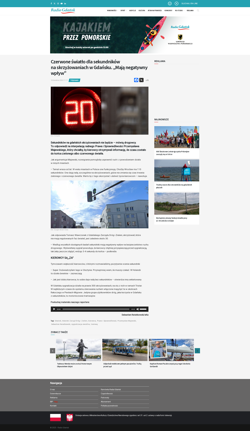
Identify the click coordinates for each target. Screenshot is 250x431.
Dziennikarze (55, 394)
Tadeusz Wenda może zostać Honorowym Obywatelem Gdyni (74, 365)
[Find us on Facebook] (51, 3)
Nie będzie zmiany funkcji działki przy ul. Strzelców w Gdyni (171, 219)
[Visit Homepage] (63, 10)
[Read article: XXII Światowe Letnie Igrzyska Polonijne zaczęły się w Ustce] (176, 138)
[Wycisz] (137, 309)
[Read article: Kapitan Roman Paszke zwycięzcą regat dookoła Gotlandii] (171, 351)
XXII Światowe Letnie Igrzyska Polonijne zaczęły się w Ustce (172, 152)
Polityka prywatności (109, 406)
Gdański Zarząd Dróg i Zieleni (74, 321)
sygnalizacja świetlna (80, 324)
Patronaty (105, 398)
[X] (141, 80)
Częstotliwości (107, 394)
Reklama (190, 10)
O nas (52, 390)
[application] (99, 309)
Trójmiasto (74, 80)
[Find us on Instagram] (58, 3)
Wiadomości (111, 10)
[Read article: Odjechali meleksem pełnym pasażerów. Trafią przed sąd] (124, 351)
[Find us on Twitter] (54, 3)
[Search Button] (198, 10)
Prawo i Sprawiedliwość (107, 321)
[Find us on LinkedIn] (65, 3)
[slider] (143, 309)
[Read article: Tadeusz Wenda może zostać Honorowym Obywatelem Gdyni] (78, 351)
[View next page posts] (197, 350)
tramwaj (94, 324)
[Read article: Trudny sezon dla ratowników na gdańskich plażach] (176, 172)
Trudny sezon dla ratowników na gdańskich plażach (174, 186)
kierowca (92, 321)
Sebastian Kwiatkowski (60, 324)
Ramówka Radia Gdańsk (111, 390)
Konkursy (168, 10)
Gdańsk (58, 321)
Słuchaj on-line (190, 3)
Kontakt (53, 406)
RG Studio (179, 10)
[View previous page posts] (52, 350)
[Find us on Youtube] (62, 3)
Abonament (106, 402)
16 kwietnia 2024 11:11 (59, 80)
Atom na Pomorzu (155, 10)
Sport (123, 10)
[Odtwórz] (54, 309)
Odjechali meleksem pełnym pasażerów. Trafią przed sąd (122, 365)
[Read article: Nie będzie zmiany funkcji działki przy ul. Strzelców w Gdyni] (176, 205)
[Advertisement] (175, 89)
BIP (51, 402)
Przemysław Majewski (127, 321)
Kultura (142, 10)
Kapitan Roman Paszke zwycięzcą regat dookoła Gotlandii (170, 365)
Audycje (132, 10)
